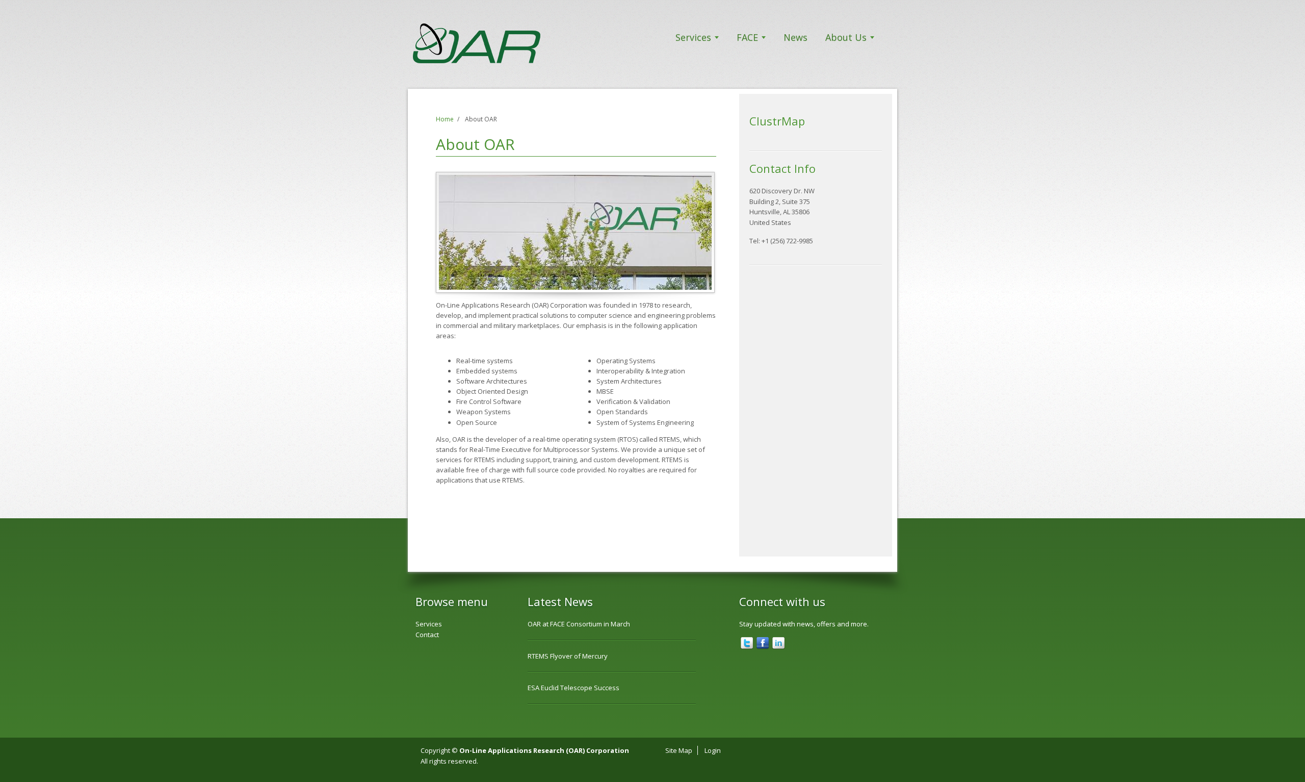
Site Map (678, 750)
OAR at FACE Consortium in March (579, 623)
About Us (846, 37)
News (795, 37)
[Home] (502, 43)
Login (712, 750)
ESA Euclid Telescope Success (573, 687)
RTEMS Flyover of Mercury (568, 656)
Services (693, 37)
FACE (747, 37)
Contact (427, 634)
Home (445, 119)
